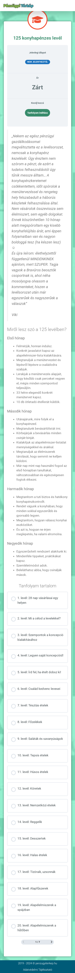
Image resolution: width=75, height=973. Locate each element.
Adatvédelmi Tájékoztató (37, 969)
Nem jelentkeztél (37, 62)
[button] (70, 6)
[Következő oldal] (51, 942)
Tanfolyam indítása (37, 112)
